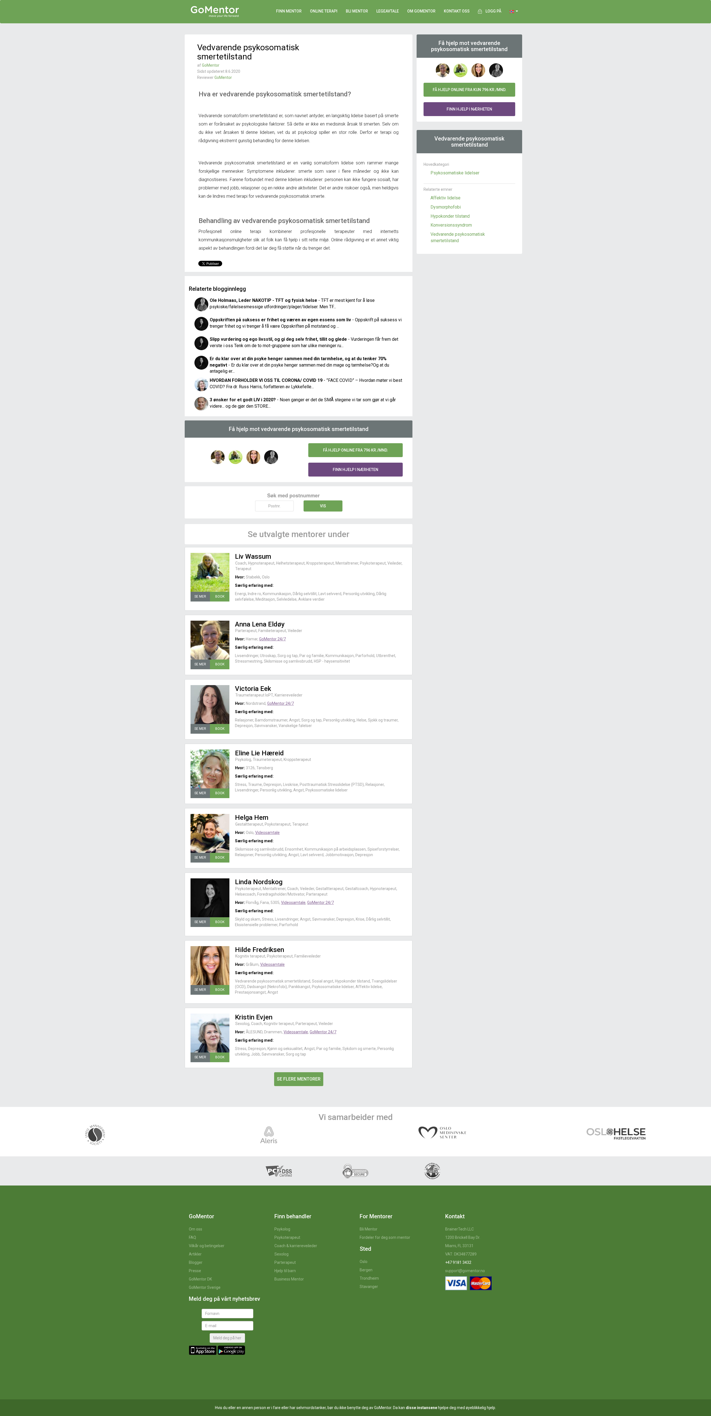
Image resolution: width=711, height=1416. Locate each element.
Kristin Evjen (253, 1017)
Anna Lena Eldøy (260, 624)
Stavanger (369, 1286)
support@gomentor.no (465, 1271)
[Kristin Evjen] (210, 1033)
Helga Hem (251, 817)
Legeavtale (387, 11)
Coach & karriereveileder (295, 1246)
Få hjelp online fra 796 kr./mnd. (355, 450)
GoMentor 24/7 (272, 639)
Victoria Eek (253, 689)
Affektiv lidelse (445, 198)
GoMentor (210, 65)
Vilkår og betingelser (206, 1246)
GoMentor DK (200, 1279)
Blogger (195, 1262)
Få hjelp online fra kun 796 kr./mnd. (469, 89)
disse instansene (421, 1407)
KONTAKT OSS (457, 11)
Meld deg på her (227, 1338)
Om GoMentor (421, 11)
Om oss (195, 1229)
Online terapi (323, 11)
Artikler (195, 1254)
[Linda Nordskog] (210, 897)
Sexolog (281, 1254)
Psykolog (282, 1229)
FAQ (192, 1237)
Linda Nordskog (258, 882)
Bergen (366, 1270)
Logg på (493, 11)
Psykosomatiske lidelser (454, 173)
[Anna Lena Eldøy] (210, 640)
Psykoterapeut (287, 1237)
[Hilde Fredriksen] (210, 965)
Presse (195, 1271)
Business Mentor (289, 1279)
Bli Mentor (368, 1229)
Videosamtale (267, 832)
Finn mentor (289, 11)
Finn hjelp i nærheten (355, 469)
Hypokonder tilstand (450, 216)
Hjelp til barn (285, 1271)
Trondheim (369, 1278)
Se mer (200, 596)
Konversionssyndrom (451, 225)
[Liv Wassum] (210, 572)
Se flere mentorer (299, 1079)
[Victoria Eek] (210, 704)
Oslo (363, 1261)
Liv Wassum (253, 556)
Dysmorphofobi (445, 207)
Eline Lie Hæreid (259, 753)
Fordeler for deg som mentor (385, 1237)
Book (219, 596)
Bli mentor (357, 11)
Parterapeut (285, 1262)
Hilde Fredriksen (259, 950)
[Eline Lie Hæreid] (210, 769)
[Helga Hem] (210, 833)
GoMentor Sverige (205, 1287)
